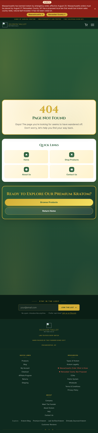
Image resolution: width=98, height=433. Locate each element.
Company (49, 401)
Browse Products (49, 202)
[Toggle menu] (92, 25)
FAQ (49, 411)
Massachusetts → (36, 14)
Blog (25, 364)
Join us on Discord (69, 313)
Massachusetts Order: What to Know (74, 368)
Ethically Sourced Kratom (76, 421)
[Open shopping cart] (86, 24)
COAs (73, 375)
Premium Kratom (39, 421)
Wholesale (73, 383)
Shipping (25, 383)
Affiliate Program (25, 375)
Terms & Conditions (72, 386)
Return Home (49, 211)
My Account (25, 368)
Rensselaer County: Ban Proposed (74, 372)
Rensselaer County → (57, 14)
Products (25, 361)
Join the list (67, 307)
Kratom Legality (73, 364)
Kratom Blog (26, 421)
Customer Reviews (49, 424)
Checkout (25, 372)
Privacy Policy (73, 390)
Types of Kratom (73, 361)
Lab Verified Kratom (56, 421)
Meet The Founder (49, 404)
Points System (72, 379)
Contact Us (49, 415)
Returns (25, 379)
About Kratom (49, 408)
